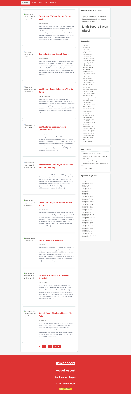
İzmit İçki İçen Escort (89, 153)
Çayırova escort (87, 56)
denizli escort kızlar (87, 199)
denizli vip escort (86, 212)
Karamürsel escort (87, 111)
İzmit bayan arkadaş (88, 80)
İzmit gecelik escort (88, 91)
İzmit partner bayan (88, 100)
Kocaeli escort (42, 244)
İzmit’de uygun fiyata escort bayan (94, 164)
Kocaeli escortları (87, 117)
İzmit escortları (87, 87)
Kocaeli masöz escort (88, 119)
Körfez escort (86, 124)
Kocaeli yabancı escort (89, 122)
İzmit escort (42, 172)
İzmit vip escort (87, 106)
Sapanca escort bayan (89, 132)
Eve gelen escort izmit (88, 71)
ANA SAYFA (25, 3)
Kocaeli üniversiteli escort (89, 121)
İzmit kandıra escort (88, 95)
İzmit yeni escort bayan (89, 108)
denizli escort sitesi (87, 209)
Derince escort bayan (88, 65)
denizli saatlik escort (87, 204)
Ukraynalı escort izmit (88, 135)
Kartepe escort (87, 113)
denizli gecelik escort (88, 203)
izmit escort (65, 363)
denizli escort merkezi (88, 219)
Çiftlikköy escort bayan (89, 60)
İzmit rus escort (87, 102)
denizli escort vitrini (87, 233)
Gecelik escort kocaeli (89, 73)
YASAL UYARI (43, 3)
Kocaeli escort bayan (88, 115)
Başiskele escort (87, 54)
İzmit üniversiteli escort (89, 104)
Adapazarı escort (43, 23)
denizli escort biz (86, 236)
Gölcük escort (86, 75)
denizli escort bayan (87, 182)
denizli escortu (86, 194)
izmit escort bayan (88, 84)
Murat (101, 153)
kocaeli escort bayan (65, 383)
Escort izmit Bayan (88, 67)
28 (50, 346)
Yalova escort (86, 139)
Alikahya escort (87, 53)
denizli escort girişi (87, 220)
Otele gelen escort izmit (89, 128)
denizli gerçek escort (87, 231)
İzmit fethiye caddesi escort (90, 89)
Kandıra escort (86, 110)
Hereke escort (86, 76)
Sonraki (56, 346)
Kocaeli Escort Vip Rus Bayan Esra (94, 156)
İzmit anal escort (43, 134)
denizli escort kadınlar (88, 201)
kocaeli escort (65, 370)
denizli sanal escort (87, 198)
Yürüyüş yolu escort (88, 141)
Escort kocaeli (86, 69)
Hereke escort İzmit (89, 161)
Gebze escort (86, 49)
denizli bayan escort (87, 183)
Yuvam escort (86, 143)
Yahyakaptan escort (88, 137)
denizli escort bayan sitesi (89, 235)
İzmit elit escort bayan (88, 82)
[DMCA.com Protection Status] (65, 390)
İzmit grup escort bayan (89, 93)
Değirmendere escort (88, 64)
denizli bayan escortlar (88, 214)
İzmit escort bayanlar (88, 86)
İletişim (85, 168)
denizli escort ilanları (87, 196)
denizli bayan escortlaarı (88, 217)
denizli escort (85, 186)
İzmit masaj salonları (88, 99)
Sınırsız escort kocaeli (88, 133)
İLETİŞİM (53, 3)
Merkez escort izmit (88, 126)
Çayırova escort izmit (44, 96)
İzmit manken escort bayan (90, 97)
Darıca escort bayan (88, 62)
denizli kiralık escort (87, 206)
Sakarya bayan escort (88, 130)
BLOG (34, 3)
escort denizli (85, 185)
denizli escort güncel (87, 222)
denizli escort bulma (87, 225)
